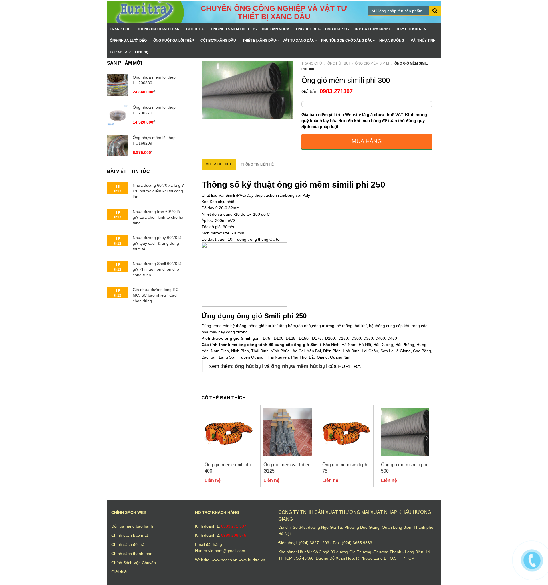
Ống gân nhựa (275, 29)
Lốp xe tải (119, 52)
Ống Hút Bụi (338, 63)
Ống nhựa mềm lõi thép (233, 29)
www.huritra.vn (252, 560)
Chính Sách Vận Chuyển (133, 562)
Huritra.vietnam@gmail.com (220, 550)
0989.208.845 (233, 535)
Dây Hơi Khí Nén (411, 29)
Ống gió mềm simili (372, 63)
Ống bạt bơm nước (372, 29)
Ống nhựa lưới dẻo (128, 41)
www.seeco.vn (225, 560)
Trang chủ (120, 29)
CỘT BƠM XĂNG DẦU (218, 41)
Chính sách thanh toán (131, 553)
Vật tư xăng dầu (299, 41)
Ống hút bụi (307, 29)
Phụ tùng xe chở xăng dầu (347, 41)
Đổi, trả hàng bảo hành (132, 526)
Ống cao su (336, 29)
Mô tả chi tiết (218, 164)
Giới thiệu (195, 29)
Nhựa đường (391, 41)
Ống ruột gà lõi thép (173, 41)
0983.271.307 (233, 526)
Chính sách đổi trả (127, 544)
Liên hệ (141, 52)
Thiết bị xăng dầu (259, 41)
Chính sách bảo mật (129, 535)
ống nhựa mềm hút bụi (299, 366)
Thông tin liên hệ (257, 164)
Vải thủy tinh (423, 41)
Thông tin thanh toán (158, 29)
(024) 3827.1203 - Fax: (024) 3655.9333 (335, 542)
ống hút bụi (249, 366)
